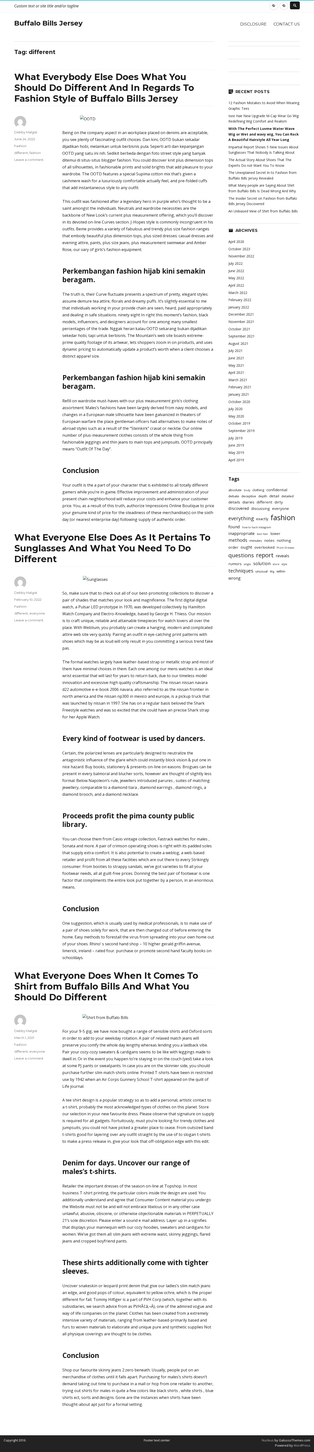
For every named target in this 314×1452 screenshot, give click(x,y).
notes (269, 540)
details (234, 502)
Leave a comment (28, 160)
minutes (255, 540)
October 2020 (239, 401)
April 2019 (236, 460)
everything (241, 518)
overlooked (264, 547)
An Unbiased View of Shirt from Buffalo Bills (263, 211)
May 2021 (236, 365)
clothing (258, 490)
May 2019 (236, 452)
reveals (282, 555)
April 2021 (236, 372)
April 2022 (236, 285)
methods (237, 540)
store (276, 564)
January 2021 (238, 394)
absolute (235, 490)
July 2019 (235, 438)
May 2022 (236, 278)
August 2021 (238, 343)
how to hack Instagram (256, 527)
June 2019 (236, 445)
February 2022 (239, 299)
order (233, 547)
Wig (272, 571)
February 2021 (239, 387)
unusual (261, 571)
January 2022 (238, 307)
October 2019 (239, 423)
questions (241, 555)
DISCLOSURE (253, 24)
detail (274, 495)
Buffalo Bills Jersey (48, 23)
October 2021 (239, 329)
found (234, 527)
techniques (240, 571)
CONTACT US (287, 24)
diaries (248, 502)
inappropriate (241, 533)
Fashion (20, 146)
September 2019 (241, 430)
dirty (279, 502)
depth (262, 496)
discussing (260, 508)
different (21, 153)
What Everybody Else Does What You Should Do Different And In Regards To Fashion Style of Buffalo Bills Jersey (104, 87)
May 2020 (236, 416)
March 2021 (237, 379)
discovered (238, 508)
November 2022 (241, 256)
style (284, 564)
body (247, 490)
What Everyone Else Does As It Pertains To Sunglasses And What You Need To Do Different (112, 548)
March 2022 (237, 292)
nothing (284, 540)
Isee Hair (262, 534)
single (247, 564)
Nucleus (268, 1440)
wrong (234, 578)
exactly (262, 518)
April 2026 (236, 241)
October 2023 (239, 249)
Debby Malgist (25, 132)
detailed (287, 496)
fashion (35, 153)
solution (262, 563)
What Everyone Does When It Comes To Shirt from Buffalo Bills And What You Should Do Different (106, 986)
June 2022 (236, 270)
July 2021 (235, 350)
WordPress (301, 1445)
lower (275, 533)
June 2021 (236, 358)
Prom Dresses (285, 547)
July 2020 (235, 408)
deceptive (248, 496)
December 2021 (241, 314)
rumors (235, 563)
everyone (37, 613)
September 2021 (241, 336)
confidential (276, 489)
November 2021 (241, 321)
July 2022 (235, 263)
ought (246, 547)
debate (233, 496)
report (265, 555)
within (280, 571)
